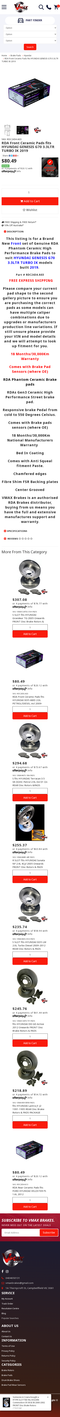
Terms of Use (8, 1345)
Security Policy (9, 1360)
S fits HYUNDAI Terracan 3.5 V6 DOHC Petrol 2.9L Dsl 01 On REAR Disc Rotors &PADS (29, 782)
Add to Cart (31, 201)
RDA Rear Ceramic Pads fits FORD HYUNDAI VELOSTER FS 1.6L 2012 (29, 1191)
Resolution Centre (10, 1308)
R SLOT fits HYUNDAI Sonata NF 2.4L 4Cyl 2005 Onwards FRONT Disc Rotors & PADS (28, 864)
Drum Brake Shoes (11, 1380)
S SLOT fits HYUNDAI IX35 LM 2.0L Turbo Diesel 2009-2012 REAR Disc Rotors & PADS (29, 945)
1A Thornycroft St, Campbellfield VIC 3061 (30, 1288)
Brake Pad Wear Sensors (14, 1384)
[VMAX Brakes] (21, 6)
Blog (4, 1313)
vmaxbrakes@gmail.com (19, 1282)
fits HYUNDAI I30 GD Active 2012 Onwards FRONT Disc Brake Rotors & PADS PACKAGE (28, 1029)
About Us (6, 1331)
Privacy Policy (8, 1350)
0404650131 (13, 1277)
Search (30, 47)
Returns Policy (8, 1355)
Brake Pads (16, 55)
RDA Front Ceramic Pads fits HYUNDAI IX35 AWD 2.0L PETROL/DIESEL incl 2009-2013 (28, 701)
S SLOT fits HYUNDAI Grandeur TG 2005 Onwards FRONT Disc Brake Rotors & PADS (28, 619)
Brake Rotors (8, 1370)
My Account (7, 1298)
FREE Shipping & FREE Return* (20, 222)
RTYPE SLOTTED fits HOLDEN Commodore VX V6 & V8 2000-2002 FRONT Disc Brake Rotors (29, 1402)
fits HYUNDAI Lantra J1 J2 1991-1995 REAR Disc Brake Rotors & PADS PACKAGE (28, 1109)
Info (19, 171)
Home (4, 55)
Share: (6, 155)
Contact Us (7, 1336)
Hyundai (27, 55)
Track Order (7, 1303)
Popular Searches (10, 1318)
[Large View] (7, 130)
